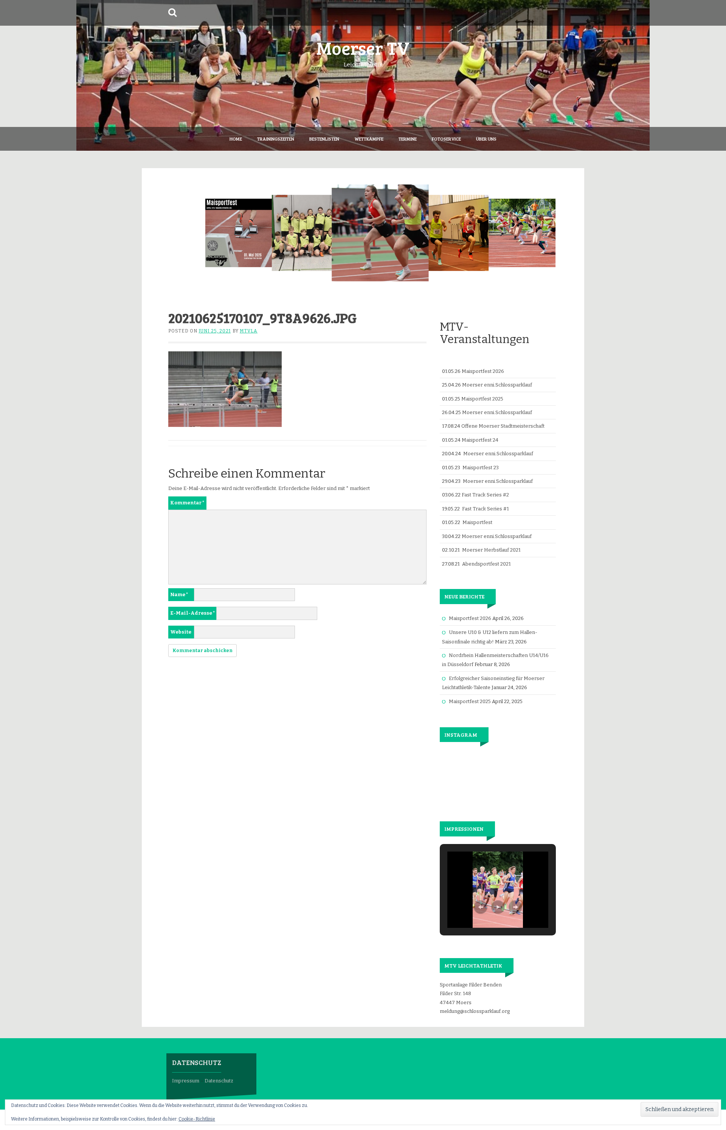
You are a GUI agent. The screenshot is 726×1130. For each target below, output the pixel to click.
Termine (408, 139)
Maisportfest (477, 522)
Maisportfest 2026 (483, 371)
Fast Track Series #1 (485, 509)
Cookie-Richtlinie (196, 1119)
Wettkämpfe (368, 139)
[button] (480, 907)
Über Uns (486, 139)
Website (180, 632)
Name (179, 594)
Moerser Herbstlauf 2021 (491, 550)
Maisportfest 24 (480, 440)
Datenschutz (219, 1081)
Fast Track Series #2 (485, 495)
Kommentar (187, 502)
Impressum (185, 1081)
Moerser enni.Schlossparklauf (497, 385)
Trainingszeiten (275, 139)
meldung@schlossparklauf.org (475, 1011)
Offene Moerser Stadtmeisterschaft (502, 426)
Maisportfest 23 (480, 467)
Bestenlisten (324, 139)
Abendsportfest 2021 (486, 564)
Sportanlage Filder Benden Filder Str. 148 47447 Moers (471, 993)
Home (236, 139)
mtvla (249, 331)
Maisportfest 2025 (482, 399)
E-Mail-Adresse (192, 613)
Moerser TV (363, 47)
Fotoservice (446, 139)
